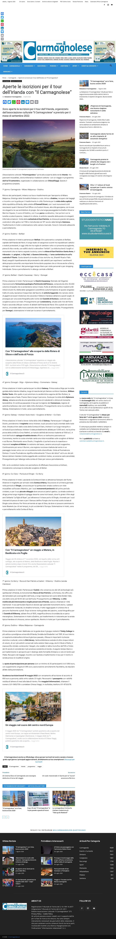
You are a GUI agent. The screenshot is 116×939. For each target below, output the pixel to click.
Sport (74, 66)
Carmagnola (14, 66)
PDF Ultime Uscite (65, 1)
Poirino (53, 66)
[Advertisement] (58, 23)
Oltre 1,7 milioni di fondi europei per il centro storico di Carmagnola (101, 187)
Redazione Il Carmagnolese (13, 97)
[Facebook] (104, 4)
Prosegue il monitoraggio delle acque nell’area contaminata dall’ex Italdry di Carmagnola (64, 860)
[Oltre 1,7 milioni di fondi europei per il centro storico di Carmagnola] (84, 187)
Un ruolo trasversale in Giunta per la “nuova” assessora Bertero (58, 777)
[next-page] (7, 817)
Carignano (28, 66)
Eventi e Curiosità (16, 81)
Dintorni (64, 66)
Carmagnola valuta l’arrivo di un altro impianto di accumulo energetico (102, 136)
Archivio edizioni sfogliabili (50, 1)
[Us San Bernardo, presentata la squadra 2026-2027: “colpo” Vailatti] (8, 882)
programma (31, 766)
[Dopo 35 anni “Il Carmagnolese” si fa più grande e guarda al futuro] (38, 798)
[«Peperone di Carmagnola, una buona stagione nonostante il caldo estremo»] (84, 108)
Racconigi (41, 66)
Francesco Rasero (85, 116)
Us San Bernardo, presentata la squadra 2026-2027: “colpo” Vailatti (26, 882)
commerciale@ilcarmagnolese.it (92, 441)
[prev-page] (3, 817)
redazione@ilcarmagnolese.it (91, 434)
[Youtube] (112, 4)
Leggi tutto (55, 368)
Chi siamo (22, 1)
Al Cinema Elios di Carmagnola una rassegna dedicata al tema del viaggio (19, 777)
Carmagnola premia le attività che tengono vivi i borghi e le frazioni (100, 161)
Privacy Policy (36, 914)
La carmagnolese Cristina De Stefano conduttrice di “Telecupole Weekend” (62, 810)
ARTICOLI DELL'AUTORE (36, 786)
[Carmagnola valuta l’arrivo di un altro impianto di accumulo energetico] (84, 136)
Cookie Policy (48, 914)
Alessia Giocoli (84, 168)
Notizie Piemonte (78, 1)
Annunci (7, 72)
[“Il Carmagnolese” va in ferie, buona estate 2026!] (13, 798)
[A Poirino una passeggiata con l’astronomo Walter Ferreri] (46, 850)
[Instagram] (108, 4)
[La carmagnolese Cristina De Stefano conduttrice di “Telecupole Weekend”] (63, 798)
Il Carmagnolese (14, 766)
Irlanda (23, 766)
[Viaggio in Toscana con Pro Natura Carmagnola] (46, 882)
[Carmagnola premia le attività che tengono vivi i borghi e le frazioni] (84, 161)
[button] (111, 66)
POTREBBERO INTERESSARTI (14, 786)
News (86, 1)
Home (5, 66)
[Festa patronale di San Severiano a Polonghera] (46, 872)
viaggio (39, 766)
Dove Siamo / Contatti (33, 1)
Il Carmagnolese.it (14, 937)
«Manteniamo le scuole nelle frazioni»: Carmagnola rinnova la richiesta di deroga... (26, 860)
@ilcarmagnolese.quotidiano (69, 830)
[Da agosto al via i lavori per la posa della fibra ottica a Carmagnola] (8, 872)
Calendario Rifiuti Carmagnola (99, 1)
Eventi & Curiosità (89, 66)
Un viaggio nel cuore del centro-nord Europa (29, 725)
